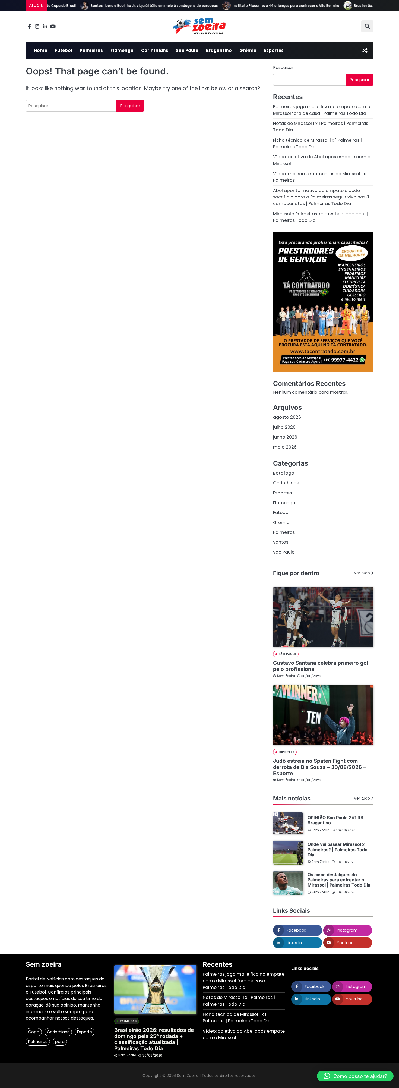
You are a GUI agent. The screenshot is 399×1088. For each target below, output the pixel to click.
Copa (33, 1032)
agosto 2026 (287, 417)
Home (40, 50)
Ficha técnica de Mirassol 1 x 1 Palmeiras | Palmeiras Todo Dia (237, 1017)
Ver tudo (362, 573)
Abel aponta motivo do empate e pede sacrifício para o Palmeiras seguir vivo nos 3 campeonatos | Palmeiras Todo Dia (321, 197)
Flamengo (122, 50)
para (60, 1041)
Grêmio (247, 50)
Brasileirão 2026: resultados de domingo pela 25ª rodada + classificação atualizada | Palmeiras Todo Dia (154, 1039)
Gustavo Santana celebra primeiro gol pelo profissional (320, 666)
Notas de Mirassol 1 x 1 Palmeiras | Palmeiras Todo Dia (239, 1000)
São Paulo (187, 50)
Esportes (274, 50)
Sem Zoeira (286, 676)
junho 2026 (285, 437)
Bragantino (219, 50)
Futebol (63, 50)
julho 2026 (284, 427)
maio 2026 (285, 447)
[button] (355, 1076)
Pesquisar (283, 67)
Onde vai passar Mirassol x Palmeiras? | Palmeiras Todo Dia (338, 849)
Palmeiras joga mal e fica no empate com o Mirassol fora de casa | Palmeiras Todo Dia (321, 109)
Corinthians (154, 50)
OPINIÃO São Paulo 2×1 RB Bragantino (335, 820)
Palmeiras (91, 50)
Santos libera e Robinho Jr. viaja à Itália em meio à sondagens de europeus (142, 6)
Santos (280, 542)
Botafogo (283, 473)
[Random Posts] (365, 50)
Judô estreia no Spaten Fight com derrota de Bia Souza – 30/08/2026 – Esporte (319, 767)
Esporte (84, 1032)
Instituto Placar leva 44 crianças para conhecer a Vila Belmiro (274, 6)
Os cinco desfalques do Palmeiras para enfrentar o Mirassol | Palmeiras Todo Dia (339, 880)
